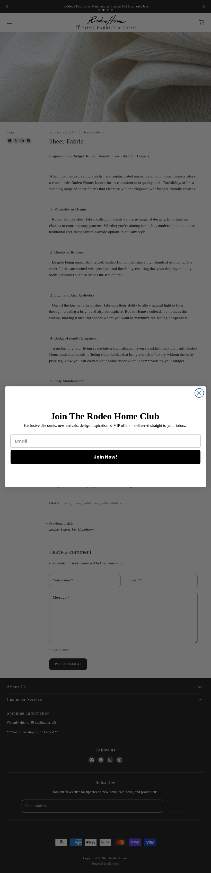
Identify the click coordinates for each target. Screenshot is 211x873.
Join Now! (105, 457)
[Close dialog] (199, 392)
